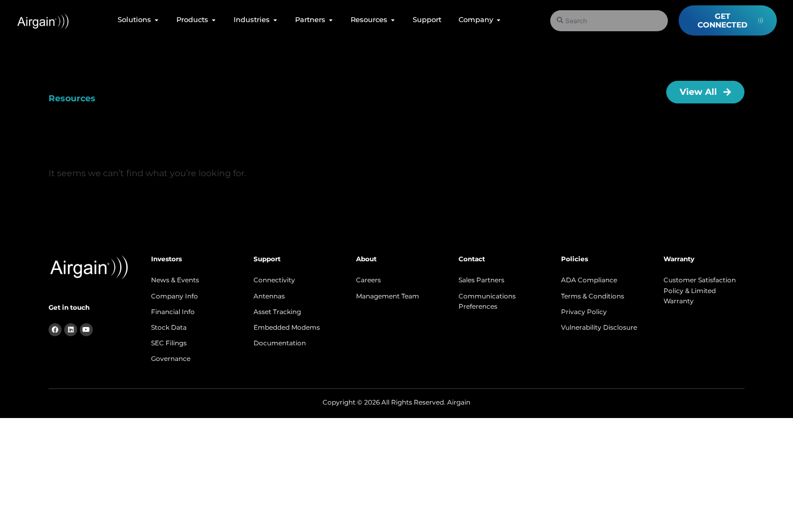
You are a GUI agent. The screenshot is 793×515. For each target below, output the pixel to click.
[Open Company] (498, 20)
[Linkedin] (70, 329)
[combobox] (609, 20)
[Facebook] (55, 329)
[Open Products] (213, 20)
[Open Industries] (275, 20)
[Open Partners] (330, 20)
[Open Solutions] (156, 20)
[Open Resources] (392, 20)
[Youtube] (86, 329)
